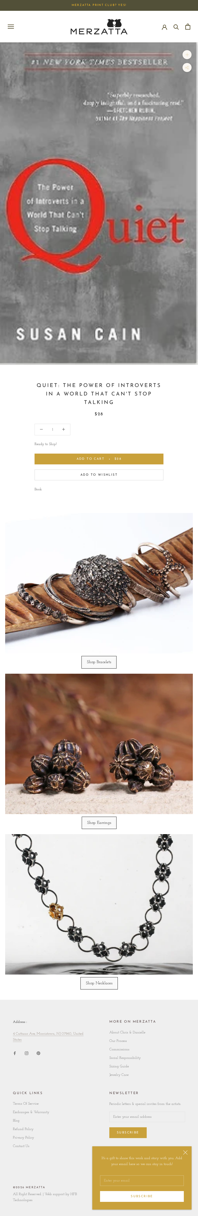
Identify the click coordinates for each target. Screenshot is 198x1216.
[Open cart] (187, 27)
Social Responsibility (125, 1058)
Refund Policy (23, 1129)
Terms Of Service (26, 1104)
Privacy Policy (23, 1138)
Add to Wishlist (99, 474)
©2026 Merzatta (29, 1187)
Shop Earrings (99, 823)
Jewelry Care (119, 1075)
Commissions (119, 1049)
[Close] (185, 1152)
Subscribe (142, 1196)
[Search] (176, 26)
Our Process (118, 1041)
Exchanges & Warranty (31, 1112)
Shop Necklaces (99, 983)
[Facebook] (14, 1053)
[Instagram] (26, 1053)
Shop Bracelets (99, 662)
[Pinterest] (38, 1053)
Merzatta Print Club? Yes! (99, 5)
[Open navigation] (11, 26)
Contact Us (21, 1146)
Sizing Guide (119, 1066)
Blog (16, 1121)
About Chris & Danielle (127, 1032)
